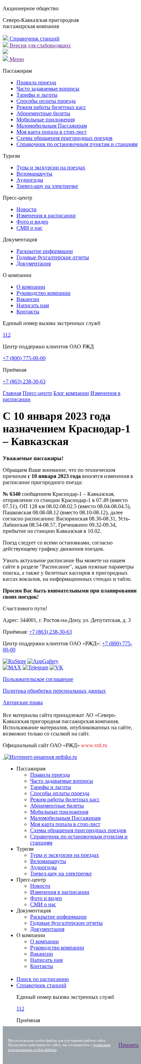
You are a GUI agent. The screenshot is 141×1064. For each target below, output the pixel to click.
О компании (30, 287)
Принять (128, 1045)
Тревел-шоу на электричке (47, 186)
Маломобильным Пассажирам (51, 126)
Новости (26, 209)
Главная (12, 393)
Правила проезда (36, 82)
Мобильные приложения (45, 119)
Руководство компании (43, 293)
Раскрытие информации (44, 251)
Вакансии (27, 299)
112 (7, 335)
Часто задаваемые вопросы (47, 89)
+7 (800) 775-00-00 (24, 358)
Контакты (27, 311)
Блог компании (71, 393)
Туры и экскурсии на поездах (50, 167)
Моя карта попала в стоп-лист (51, 132)
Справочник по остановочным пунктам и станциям (77, 144)
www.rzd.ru (94, 745)
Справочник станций (34, 38)
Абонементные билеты (43, 113)
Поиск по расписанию (42, 979)
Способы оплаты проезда (46, 101)
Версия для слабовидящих (39, 45)
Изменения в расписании (46, 215)
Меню (16, 59)
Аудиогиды (29, 180)
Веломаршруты (34, 174)
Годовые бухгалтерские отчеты (52, 257)
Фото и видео (32, 222)
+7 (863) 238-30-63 (24, 381)
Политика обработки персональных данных (54, 691)
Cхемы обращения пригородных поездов (64, 138)
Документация (33, 263)
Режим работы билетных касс (51, 107)
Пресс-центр (37, 393)
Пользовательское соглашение (38, 679)
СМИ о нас (29, 228)
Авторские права (23, 702)
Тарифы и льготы (36, 95)
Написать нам (32, 305)
